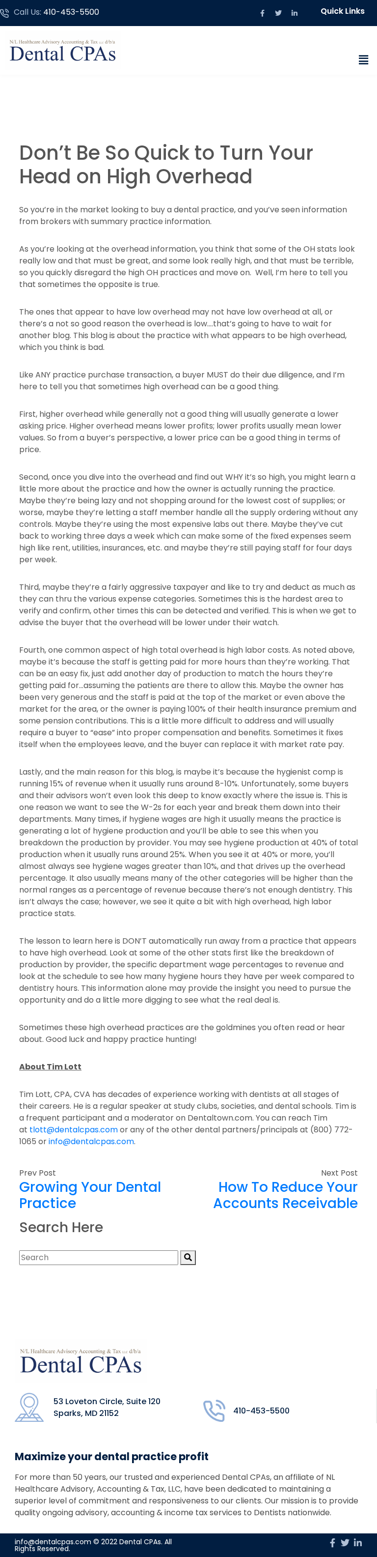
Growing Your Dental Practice (90, 1195)
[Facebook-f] (262, 13)
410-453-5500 (71, 12)
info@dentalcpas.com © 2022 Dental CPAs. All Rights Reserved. (93, 1545)
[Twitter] (278, 13)
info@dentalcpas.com (91, 1141)
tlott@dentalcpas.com (73, 1129)
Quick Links (343, 11)
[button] (345, 11)
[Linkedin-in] (294, 13)
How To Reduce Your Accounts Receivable (285, 1195)
